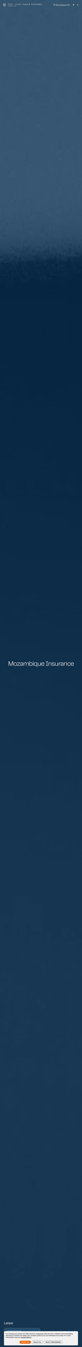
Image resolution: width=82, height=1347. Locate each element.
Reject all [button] (37, 1342)
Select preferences (53, 1342)
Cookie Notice (26, 1337)
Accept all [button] (25, 1342)
